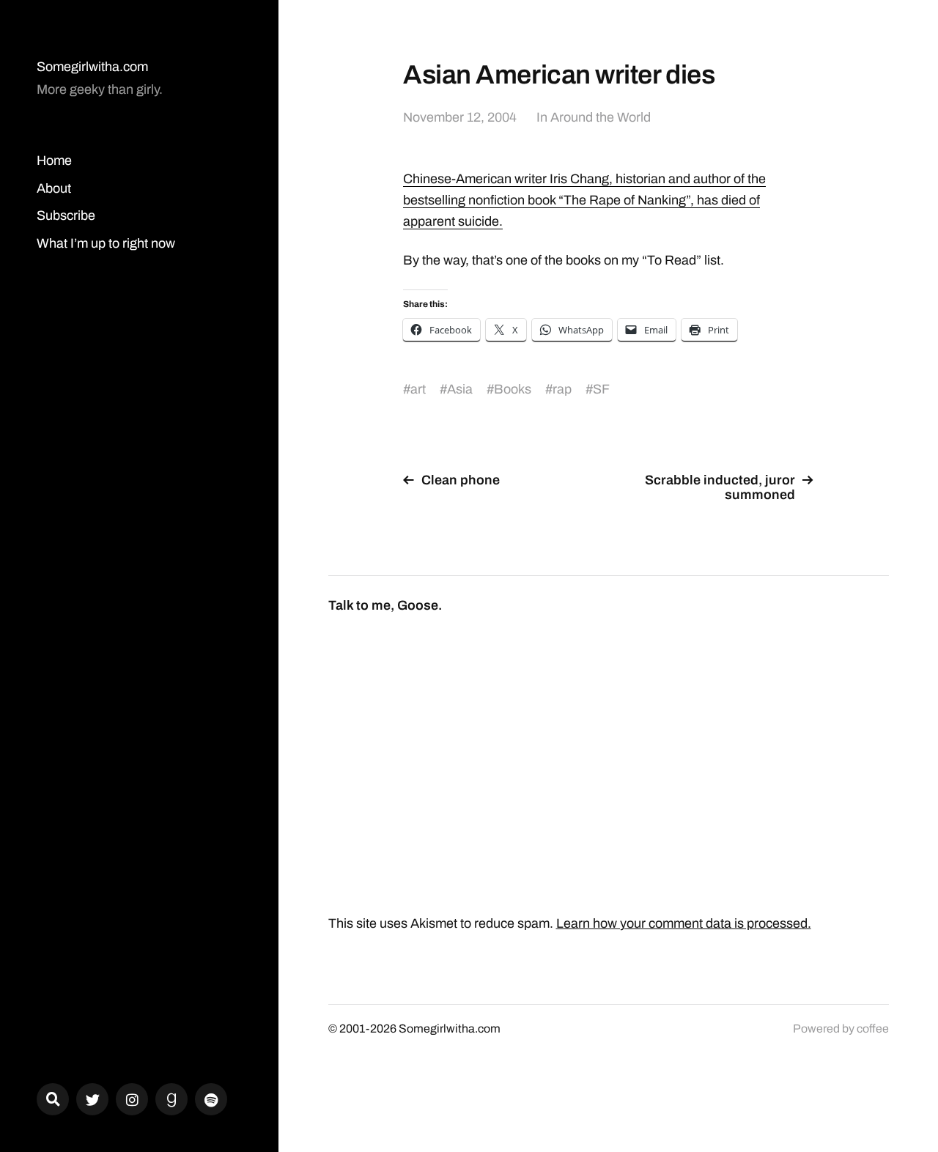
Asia (460, 389)
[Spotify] (211, 1099)
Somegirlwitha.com (92, 66)
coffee (873, 1028)
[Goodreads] (171, 1099)
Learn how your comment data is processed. (683, 923)
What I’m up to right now (106, 243)
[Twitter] (92, 1099)
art (418, 389)
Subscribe (66, 215)
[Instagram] (132, 1099)
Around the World (600, 117)
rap (562, 389)
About (54, 188)
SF (601, 389)
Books (512, 389)
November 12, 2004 (460, 117)
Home (54, 160)
